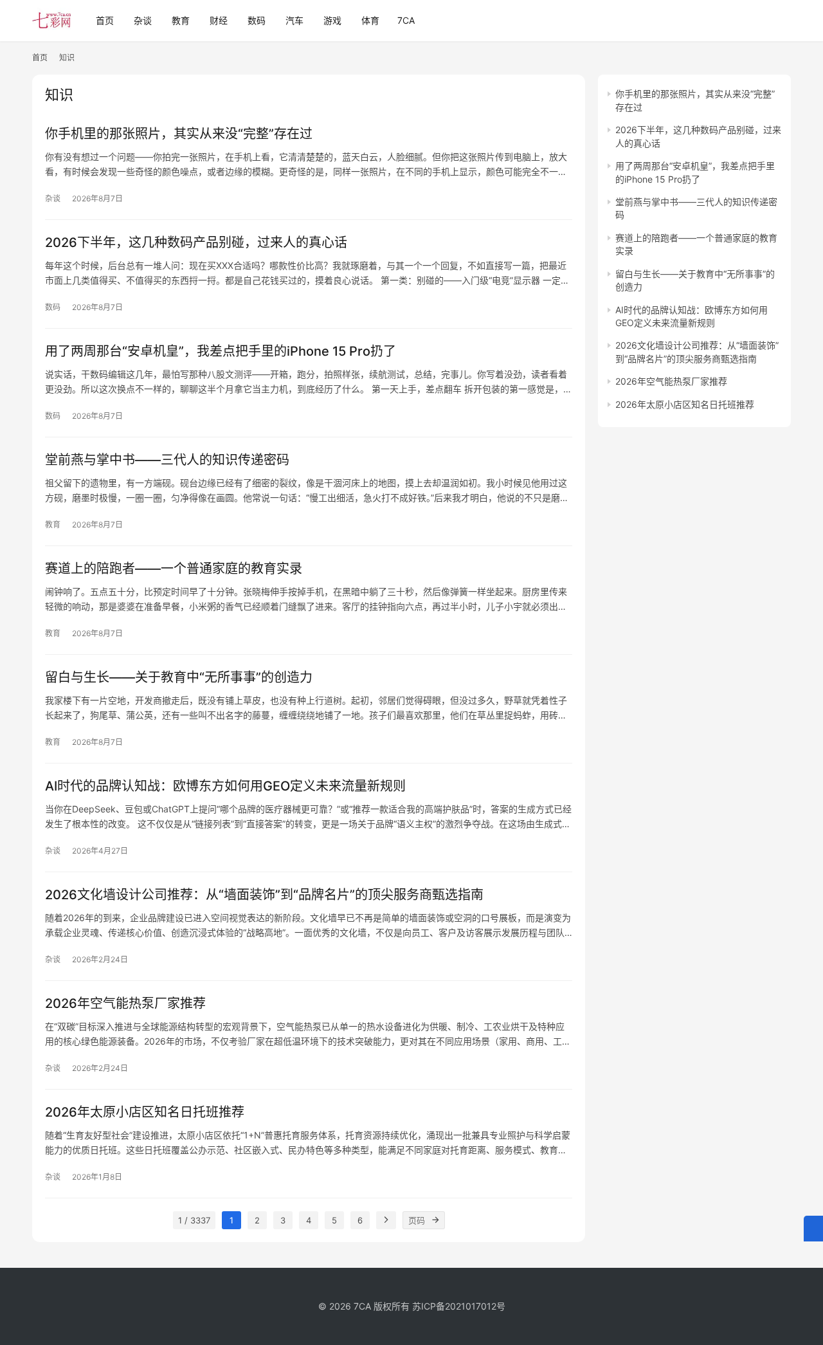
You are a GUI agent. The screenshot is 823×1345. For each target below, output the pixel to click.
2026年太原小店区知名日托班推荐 (144, 1112)
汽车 (294, 20)
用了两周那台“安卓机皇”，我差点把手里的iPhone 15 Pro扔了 (220, 351)
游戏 (332, 20)
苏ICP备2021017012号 (458, 1306)
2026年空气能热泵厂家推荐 (125, 1003)
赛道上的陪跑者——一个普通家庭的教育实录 (173, 568)
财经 (219, 20)
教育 (181, 20)
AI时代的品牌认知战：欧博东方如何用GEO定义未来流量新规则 (225, 786)
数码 (257, 20)
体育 (370, 20)
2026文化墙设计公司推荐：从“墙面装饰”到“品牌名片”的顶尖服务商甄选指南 (264, 894)
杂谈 (143, 20)
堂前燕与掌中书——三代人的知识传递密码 (167, 460)
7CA (406, 20)
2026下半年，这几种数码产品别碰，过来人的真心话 (196, 242)
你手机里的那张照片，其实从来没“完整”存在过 (178, 134)
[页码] (436, 1220)
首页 (105, 20)
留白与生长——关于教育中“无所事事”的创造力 (178, 677)
